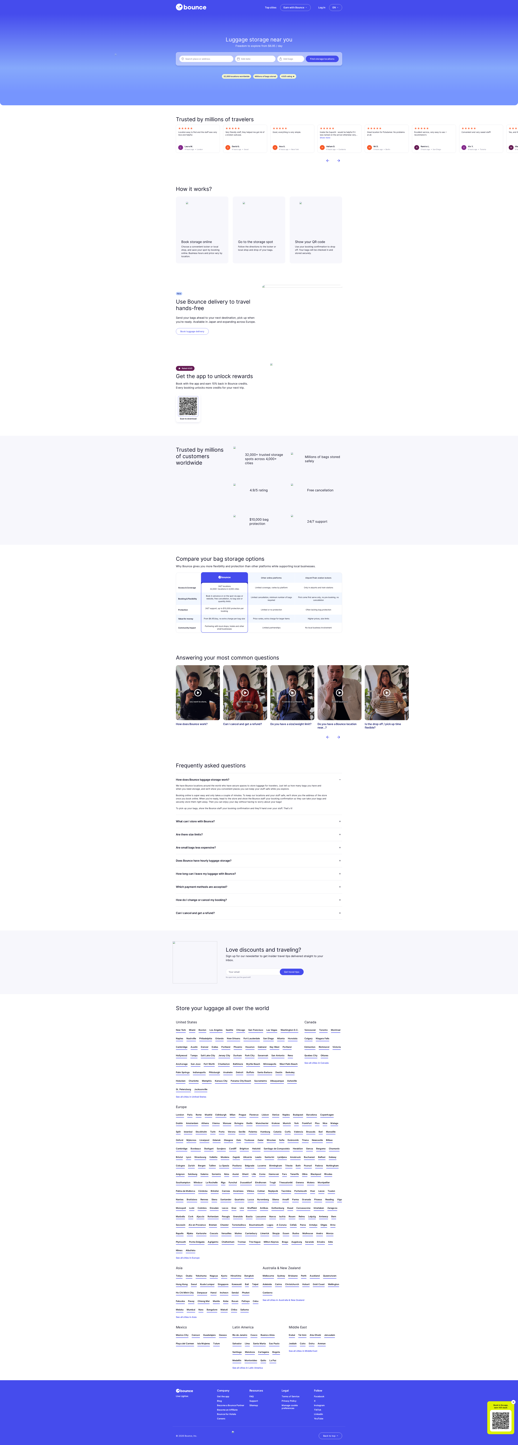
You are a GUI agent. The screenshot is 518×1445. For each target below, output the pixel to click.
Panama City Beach (241, 1080)
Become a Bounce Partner (230, 1405)
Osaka (189, 1275)
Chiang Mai (204, 1301)
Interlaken (319, 1208)
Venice (275, 1114)
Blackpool (316, 1174)
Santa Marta (259, 1343)
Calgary (308, 1038)
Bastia (249, 1216)
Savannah (263, 1055)
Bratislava (192, 1199)
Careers (221, 1418)
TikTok (317, 1409)
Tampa (193, 1055)
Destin (278, 1072)
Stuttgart (209, 1148)
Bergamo (321, 1148)
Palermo (253, 1131)
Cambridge (181, 1047)
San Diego (268, 1038)
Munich (287, 1123)
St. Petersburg (183, 1089)
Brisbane (293, 1275)
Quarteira (239, 1199)
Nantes (179, 1199)
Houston (250, 1047)
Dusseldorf (246, 1182)
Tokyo (179, 1275)
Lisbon (265, 1114)
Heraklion (298, 1148)
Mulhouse (307, 1233)
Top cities (270, 7)
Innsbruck (295, 1157)
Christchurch (292, 1284)
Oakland (262, 1047)
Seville (242, 1131)
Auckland (315, 1275)
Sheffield (252, 1208)
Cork (190, 1216)
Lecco (225, 1208)
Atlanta (281, 1038)
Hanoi (213, 1292)
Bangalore (212, 1309)
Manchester (262, 1123)
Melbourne (268, 1275)
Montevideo (251, 1360)
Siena (214, 1199)
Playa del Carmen (185, 1343)
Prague (242, 1114)
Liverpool (204, 1140)
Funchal (233, 1182)
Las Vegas (271, 1030)
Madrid (208, 1114)
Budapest (298, 1114)
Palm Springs (183, 1072)
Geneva (300, 1182)
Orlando (219, 1038)
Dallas (215, 1047)
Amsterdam (192, 1123)
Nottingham (332, 1165)
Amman (322, 1343)
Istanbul (188, 1131)
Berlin (249, 1123)
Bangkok (249, 1275)
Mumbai (191, 1309)
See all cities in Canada (316, 1063)
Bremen (213, 1224)
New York (181, 1030)
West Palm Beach (289, 1064)
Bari (321, 1131)
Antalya (313, 1224)
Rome (199, 1114)
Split (178, 1131)
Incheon (224, 1292)
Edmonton (309, 1047)
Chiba (234, 1309)
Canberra (267, 1292)
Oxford (179, 1140)
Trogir (273, 1182)
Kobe (226, 1301)
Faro (284, 1174)
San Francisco (255, 1030)
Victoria (337, 1047)
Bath (298, 1165)
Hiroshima (236, 1275)
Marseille (330, 1131)
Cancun (196, 1335)
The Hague (254, 1241)
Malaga (334, 1123)
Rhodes (328, 1174)
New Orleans (233, 1038)
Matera (310, 1182)
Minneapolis (269, 1064)
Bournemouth (256, 1224)
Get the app (223, 1396)
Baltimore (238, 1064)
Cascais (214, 1233)
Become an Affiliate (227, 1409)
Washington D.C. (289, 1030)
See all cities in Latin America (247, 1367)
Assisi (235, 1174)
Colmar (261, 1191)
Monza (329, 1233)
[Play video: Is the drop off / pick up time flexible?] (387, 692)
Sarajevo (221, 1148)
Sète (330, 1241)
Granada (306, 1199)
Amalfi (285, 1199)
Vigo (339, 1199)
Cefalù (293, 1224)
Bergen (202, 1165)
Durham (237, 1055)
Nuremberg (263, 1199)
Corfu (288, 1131)
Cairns (278, 1284)
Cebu (255, 1301)
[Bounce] (191, 7)
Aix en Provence (197, 1224)
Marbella (180, 1216)
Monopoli (181, 1208)
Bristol (179, 1157)
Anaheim (228, 1072)
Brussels (310, 1131)
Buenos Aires (268, 1335)
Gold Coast (319, 1284)
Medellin (236, 1360)
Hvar (312, 1191)
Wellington (333, 1284)
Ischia (282, 1216)
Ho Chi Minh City (185, 1292)
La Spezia (224, 1165)
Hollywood (181, 1055)
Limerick (264, 1233)
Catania (277, 1131)
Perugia (226, 1216)
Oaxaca (223, 1335)
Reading (329, 1199)
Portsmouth (300, 1191)
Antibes (264, 1208)
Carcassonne (303, 1208)
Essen (286, 1233)
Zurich (191, 1165)
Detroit (239, 1072)
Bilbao (329, 1140)
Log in (321, 7)
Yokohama (201, 1275)
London (180, 1114)
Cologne (180, 1165)
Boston (202, 1030)
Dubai (292, 1335)
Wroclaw (271, 1140)
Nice (325, 1123)
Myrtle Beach (253, 1064)
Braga (285, 1241)
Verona (231, 1131)
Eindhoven (260, 1182)
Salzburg (192, 1174)
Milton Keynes (271, 1241)
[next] (338, 160)
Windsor (198, 1182)
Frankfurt (307, 1123)
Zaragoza (332, 1208)
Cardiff (232, 1148)
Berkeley (290, 1072)
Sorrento (216, 1174)
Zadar (261, 1140)
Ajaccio (200, 1216)
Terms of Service (290, 1396)
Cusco (254, 1335)
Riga (223, 1182)
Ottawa (324, 1055)
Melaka (179, 1309)
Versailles (226, 1233)
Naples (179, 1038)
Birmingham (275, 1165)
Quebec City (310, 1055)
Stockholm (201, 1131)
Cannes (226, 1191)
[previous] (327, 160)
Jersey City (224, 1055)
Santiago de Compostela (277, 1148)
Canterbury (251, 1233)
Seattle (229, 1030)
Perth (304, 1275)
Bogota (276, 1352)
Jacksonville (200, 1089)
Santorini (269, 1157)
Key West (274, 1047)
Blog (219, 1401)
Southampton (183, 1182)
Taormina (286, 1191)
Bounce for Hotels (226, 1414)
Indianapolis (199, 1072)
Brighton (244, 1148)
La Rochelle (212, 1182)
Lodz (191, 1208)
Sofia (281, 1140)
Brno (332, 1224)
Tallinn (212, 1165)
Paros (303, 1224)
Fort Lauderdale (251, 1038)
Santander (225, 1199)
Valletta (213, 1157)
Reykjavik (273, 1191)
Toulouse (249, 1140)
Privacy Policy (289, 1401)
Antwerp (323, 1216)
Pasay (191, 1301)
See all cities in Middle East (303, 1351)
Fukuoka (180, 1301)
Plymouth (181, 1241)
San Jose (195, 1064)
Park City (249, 1055)
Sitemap (253, 1405)
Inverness (238, 1191)
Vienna (216, 1123)
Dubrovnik (293, 1140)
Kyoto (224, 1275)
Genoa (309, 1148)
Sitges (324, 1224)
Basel (290, 1208)
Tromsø (242, 1241)
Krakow (276, 1123)
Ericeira (321, 1241)
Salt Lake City (208, 1055)
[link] (192, 331)
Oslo (238, 1140)
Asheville (292, 1080)
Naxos (272, 1216)
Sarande (309, 1241)
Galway (332, 1157)
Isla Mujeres (203, 1343)
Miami (192, 1030)
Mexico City (182, 1335)
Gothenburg (277, 1208)
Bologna (238, 1123)
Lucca (251, 1199)
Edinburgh (220, 1114)
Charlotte (194, 1080)
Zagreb (236, 1157)
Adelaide (267, 1284)
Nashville (191, 1038)
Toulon (331, 1191)
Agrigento (213, 1241)
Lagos (270, 1224)
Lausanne (261, 1216)
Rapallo (180, 1233)
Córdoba (202, 1191)
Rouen (292, 1216)
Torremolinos (239, 1224)
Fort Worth (209, 1064)
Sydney (281, 1275)
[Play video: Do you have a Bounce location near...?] (340, 692)
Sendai (235, 1292)
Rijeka (190, 1233)
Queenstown (330, 1275)
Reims (302, 1216)
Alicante (247, 1157)
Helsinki (256, 1148)
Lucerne (262, 1165)
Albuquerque (277, 1080)
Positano (237, 1165)
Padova (319, 1165)
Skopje (276, 1233)
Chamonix (334, 1148)
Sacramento (260, 1080)
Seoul (194, 1284)
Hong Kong (182, 1284)
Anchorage (182, 1064)
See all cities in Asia (186, 1317)
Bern (333, 1216)
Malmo (238, 1233)
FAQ (251, 1396)
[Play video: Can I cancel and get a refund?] (245, 692)
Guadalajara (209, 1335)
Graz (233, 1208)
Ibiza (226, 1174)
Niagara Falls (322, 1038)
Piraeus (318, 1199)
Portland (225, 1047)
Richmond (324, 1047)
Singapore (223, 1284)
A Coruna (282, 1224)
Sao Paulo (274, 1343)
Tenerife (294, 1174)
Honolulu (292, 1038)
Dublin (179, 1123)
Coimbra (202, 1208)
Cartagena (263, 1352)
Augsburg (296, 1241)
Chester (224, 1224)
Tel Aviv (302, 1335)
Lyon (188, 1157)
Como (262, 1174)
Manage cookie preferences (290, 1406)
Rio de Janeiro (239, 1335)
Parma (295, 1199)
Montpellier (324, 1182)
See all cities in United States (191, 1096)
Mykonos (191, 1140)
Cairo (303, 1343)
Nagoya (214, 1275)
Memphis (207, 1080)
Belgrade (249, 1165)
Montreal (335, 1030)
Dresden (214, 1208)
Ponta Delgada (197, 1241)
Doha (311, 1343)
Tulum (216, 1343)
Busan (235, 1301)
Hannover (274, 1174)
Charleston (224, 1064)
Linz (242, 1208)
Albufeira (190, 1250)
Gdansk (217, 1140)
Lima (247, 1343)
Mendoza (250, 1352)
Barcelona (311, 1114)
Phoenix (238, 1047)
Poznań (308, 1165)
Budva (295, 1233)
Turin (213, 1131)
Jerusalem (329, 1335)
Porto (222, 1131)
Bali (247, 1284)
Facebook (319, 1396)
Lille (254, 1174)
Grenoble (238, 1216)
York (296, 1123)
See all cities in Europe (188, 1257)
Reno (290, 1055)
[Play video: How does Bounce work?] (198, 692)
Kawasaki (237, 1284)
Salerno (204, 1174)
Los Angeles (216, 1030)
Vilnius (250, 1191)
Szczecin (180, 1224)
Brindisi (215, 1191)
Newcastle (317, 1140)
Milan (233, 1114)
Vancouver (310, 1030)
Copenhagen (327, 1114)
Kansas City (221, 1080)
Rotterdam (213, 1216)
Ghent (245, 1174)
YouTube (318, 1418)
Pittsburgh (214, 1072)
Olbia (304, 1174)
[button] (322, 59)
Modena (225, 1157)
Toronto (323, 1030)
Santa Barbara (264, 1072)
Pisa (317, 1123)
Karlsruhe (201, 1233)
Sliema (275, 1199)
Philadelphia (205, 1038)
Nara (200, 1309)
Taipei (255, 1284)
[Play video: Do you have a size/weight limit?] (292, 692)
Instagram (319, 1405)
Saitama (244, 1309)
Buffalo (250, 1072)
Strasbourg (200, 1157)
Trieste (288, 1165)
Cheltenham (228, 1241)
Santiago (237, 1352)
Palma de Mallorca (185, 1191)
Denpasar (202, 1292)
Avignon (180, 1174)
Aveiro (319, 1233)
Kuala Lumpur (207, 1284)
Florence (253, 1114)
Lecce (321, 1191)
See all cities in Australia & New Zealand (283, 1300)
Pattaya (246, 1301)
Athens (205, 1123)
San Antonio (277, 1055)
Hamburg (265, 1131)
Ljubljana (282, 1157)
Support (253, 1401)
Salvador (237, 1343)
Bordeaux (196, 1148)
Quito (263, 1360)
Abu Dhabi (315, 1335)
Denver (204, 1047)
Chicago (240, 1030)
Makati (224, 1309)
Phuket (245, 1292)
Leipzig (312, 1216)
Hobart (306, 1284)
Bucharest (309, 1157)
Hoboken (180, 1080)
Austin (194, 1047)
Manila (216, 1301)
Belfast (322, 1157)
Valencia (298, 1131)
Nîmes (179, 1250)
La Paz (272, 1360)
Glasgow (228, 1140)
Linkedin (318, 1414)
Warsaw (227, 1123)
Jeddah (293, 1343)
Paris (189, 1114)
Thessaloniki (286, 1182)
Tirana (305, 1140)
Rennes (204, 1199)
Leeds (258, 1157)
